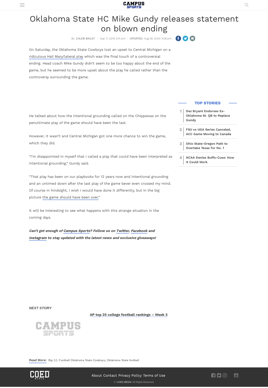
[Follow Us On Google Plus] (230, 375)
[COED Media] (39, 379)
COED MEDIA (124, 382)
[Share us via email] (192, 38)
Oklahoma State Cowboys (88, 360)
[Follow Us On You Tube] (236, 375)
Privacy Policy (130, 375)
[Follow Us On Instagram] (224, 375)
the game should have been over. (70, 197)
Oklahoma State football (123, 360)
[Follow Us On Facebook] (213, 375)
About (96, 375)
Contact (110, 375)
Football (64, 360)
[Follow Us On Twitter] (219, 375)
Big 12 (52, 360)
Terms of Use (154, 375)
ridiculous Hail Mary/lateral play (56, 56)
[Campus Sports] (134, 5)
